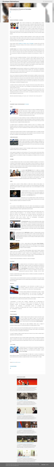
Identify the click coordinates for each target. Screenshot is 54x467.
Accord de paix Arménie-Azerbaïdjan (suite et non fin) (24, 428)
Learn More (43, 464)
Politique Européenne (13, 366)
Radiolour (14, 362)
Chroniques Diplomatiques (10, 1)
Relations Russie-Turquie (20, 414)
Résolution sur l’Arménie (22, 43)
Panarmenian (18, 362)
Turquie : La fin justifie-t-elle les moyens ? (22, 385)
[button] (10, 12)
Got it (47, 464)
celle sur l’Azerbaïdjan (30, 43)
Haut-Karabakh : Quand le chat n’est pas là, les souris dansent (25, 442)
